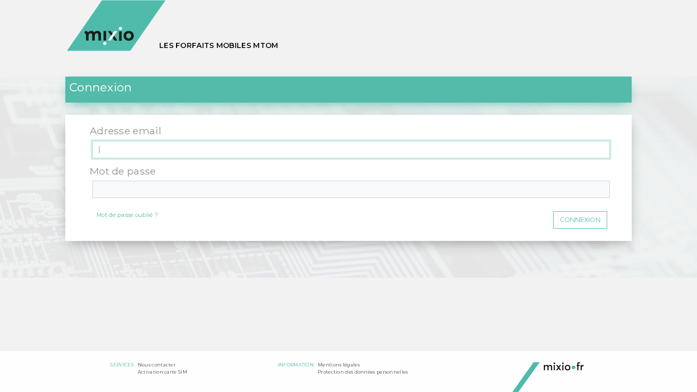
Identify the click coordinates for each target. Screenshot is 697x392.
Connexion (580, 220)
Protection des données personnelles (363, 372)
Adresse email (125, 131)
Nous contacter (157, 365)
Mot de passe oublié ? (127, 214)
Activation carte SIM (162, 372)
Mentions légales (339, 365)
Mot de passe (123, 171)
